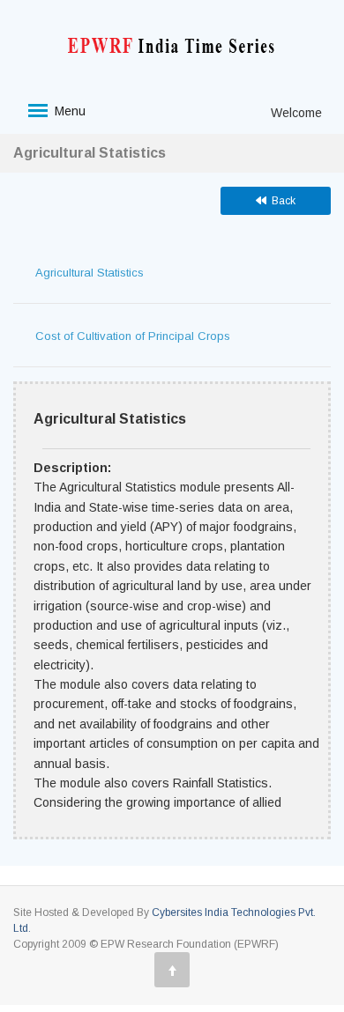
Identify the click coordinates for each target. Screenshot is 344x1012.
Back (280, 201)
